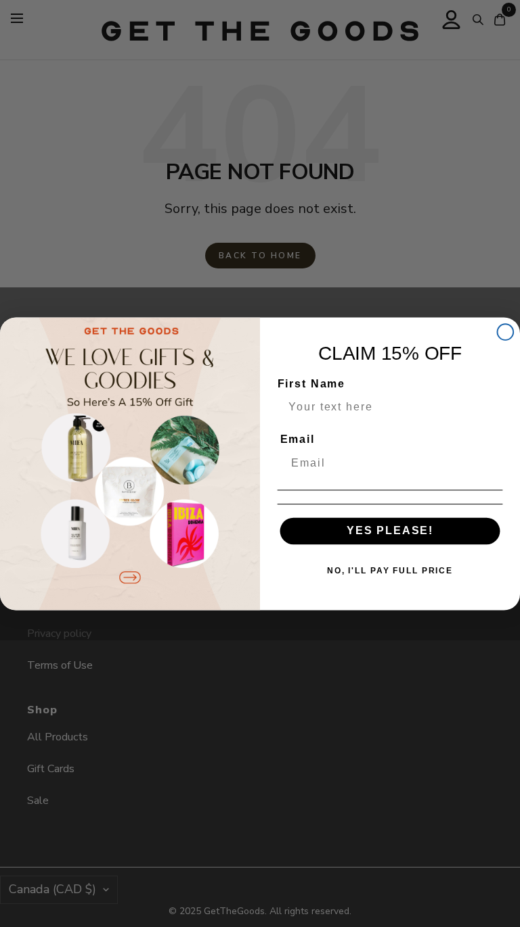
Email (297, 439)
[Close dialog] (506, 332)
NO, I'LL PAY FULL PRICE (390, 570)
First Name (311, 383)
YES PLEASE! (390, 530)
